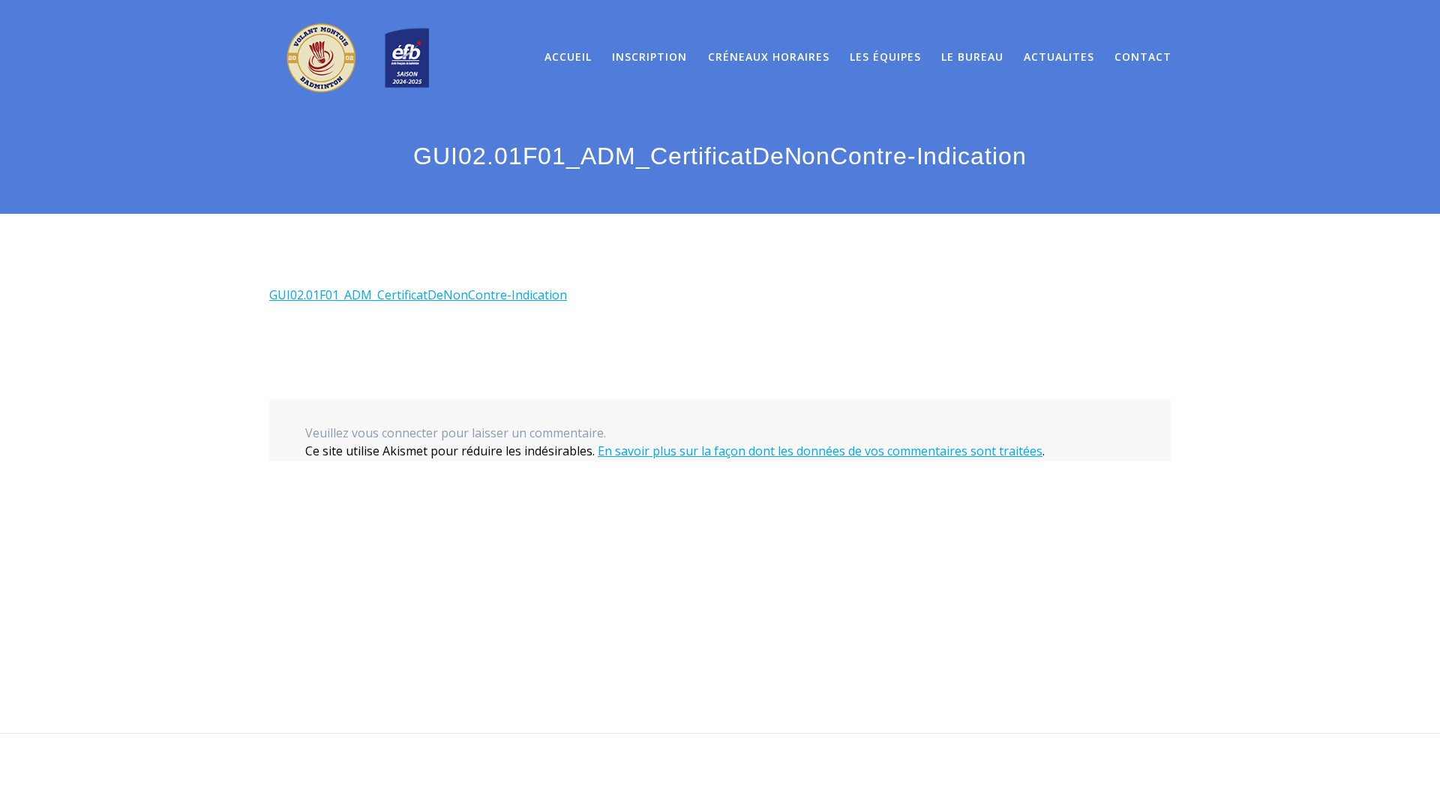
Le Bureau (972, 57)
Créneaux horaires (769, 57)
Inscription (649, 57)
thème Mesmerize (886, 772)
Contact (1143, 57)
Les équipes (885, 57)
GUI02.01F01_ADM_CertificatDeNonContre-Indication (418, 295)
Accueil (568, 57)
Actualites (1059, 57)
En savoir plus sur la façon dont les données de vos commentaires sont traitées (820, 451)
